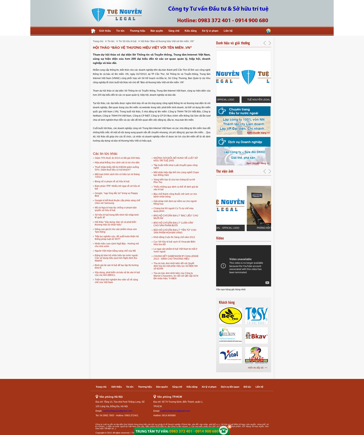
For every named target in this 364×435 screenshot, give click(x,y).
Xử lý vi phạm (210, 30)
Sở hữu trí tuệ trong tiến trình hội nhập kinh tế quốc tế (117, 216)
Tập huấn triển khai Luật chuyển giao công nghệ (176, 166)
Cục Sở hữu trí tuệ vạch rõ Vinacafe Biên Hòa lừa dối (174, 243)
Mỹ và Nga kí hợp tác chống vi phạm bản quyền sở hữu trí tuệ (116, 209)
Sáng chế (173, 30)
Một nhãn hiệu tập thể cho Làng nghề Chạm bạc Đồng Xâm (176, 173)
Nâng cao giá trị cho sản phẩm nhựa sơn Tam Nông (116, 230)
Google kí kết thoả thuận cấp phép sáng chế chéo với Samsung (117, 201)
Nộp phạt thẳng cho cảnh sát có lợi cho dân (117, 162)
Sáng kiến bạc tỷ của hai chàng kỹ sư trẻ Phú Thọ (174, 181)
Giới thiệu (105, 30)
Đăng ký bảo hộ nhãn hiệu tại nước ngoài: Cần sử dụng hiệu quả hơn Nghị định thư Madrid (116, 258)
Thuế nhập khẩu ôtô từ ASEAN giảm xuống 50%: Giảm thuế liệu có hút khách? (117, 168)
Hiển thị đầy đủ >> (257, 367)
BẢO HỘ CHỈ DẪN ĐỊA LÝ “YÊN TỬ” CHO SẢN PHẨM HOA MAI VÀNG (175, 231)
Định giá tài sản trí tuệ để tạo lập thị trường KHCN (117, 266)
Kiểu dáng (191, 30)
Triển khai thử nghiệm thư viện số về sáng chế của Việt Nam (116, 281)
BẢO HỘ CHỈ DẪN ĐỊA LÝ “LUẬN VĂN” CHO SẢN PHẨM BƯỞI (174, 224)
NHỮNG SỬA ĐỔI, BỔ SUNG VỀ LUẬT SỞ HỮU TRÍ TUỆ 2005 (176, 159)
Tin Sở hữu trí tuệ (127, 41)
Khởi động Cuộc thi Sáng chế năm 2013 (174, 237)
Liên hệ (228, 30)
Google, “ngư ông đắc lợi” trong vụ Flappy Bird (116, 194)
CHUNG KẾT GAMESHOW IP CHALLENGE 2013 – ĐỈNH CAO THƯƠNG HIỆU (176, 257)
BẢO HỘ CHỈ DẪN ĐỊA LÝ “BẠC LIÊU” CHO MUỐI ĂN (176, 217)
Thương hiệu (137, 30)
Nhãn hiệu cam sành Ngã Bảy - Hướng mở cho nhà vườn (117, 245)
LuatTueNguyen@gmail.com (117, 411)
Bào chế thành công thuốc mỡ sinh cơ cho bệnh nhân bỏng (175, 195)
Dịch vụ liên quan (230, 387)
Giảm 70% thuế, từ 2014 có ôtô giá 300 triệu (117, 158)
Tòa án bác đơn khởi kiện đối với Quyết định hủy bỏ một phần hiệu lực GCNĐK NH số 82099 (176, 266)
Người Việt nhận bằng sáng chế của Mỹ (115, 251)
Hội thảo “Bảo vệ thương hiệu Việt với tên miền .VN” (167, 41)
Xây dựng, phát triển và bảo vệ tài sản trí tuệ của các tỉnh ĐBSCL (117, 273)
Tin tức (120, 30)
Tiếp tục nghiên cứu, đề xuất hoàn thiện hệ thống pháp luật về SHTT (117, 237)
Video (220, 238)
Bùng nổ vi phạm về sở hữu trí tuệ (112, 181)
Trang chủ (98, 41)
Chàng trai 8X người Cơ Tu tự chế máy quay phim (174, 209)
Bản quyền (157, 30)
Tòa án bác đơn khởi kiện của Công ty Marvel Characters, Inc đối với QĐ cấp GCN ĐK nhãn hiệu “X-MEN (176, 276)
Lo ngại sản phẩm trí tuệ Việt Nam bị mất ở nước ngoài (175, 250)
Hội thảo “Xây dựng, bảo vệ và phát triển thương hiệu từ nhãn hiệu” (115, 223)
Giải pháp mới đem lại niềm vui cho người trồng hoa (175, 202)
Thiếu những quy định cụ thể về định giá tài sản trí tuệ (176, 188)
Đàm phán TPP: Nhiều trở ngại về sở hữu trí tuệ (117, 187)
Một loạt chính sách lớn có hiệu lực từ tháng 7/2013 (117, 175)
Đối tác (247, 387)
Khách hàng (227, 302)
